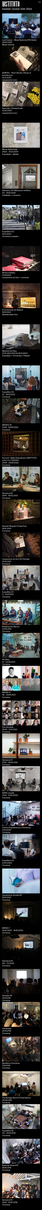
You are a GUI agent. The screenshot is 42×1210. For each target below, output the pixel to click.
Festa (22, 9)
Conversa (16, 9)
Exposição (6, 9)
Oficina (29, 9)
